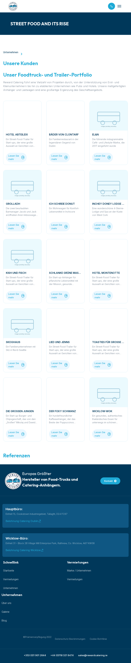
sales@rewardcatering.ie (92, 655)
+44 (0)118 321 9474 (62, 655)
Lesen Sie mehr (13, 157)
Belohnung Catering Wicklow (23, 550)
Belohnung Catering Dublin (22, 521)
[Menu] (119, 6)
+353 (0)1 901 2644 (35, 655)
